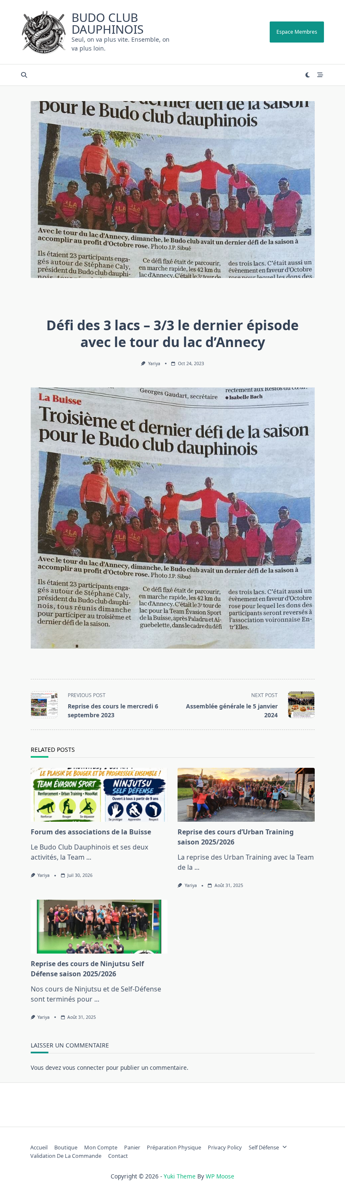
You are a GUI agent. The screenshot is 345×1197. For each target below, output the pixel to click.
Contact (118, 1156)
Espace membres (296, 31)
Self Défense (264, 1147)
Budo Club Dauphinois (107, 23)
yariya (154, 363)
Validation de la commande (65, 1156)
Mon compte (100, 1147)
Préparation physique (174, 1147)
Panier (132, 1147)
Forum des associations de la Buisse (91, 831)
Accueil (39, 1147)
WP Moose (220, 1176)
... (88, 857)
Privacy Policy (225, 1147)
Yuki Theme (180, 1176)
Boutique (65, 1147)
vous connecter (83, 1067)
